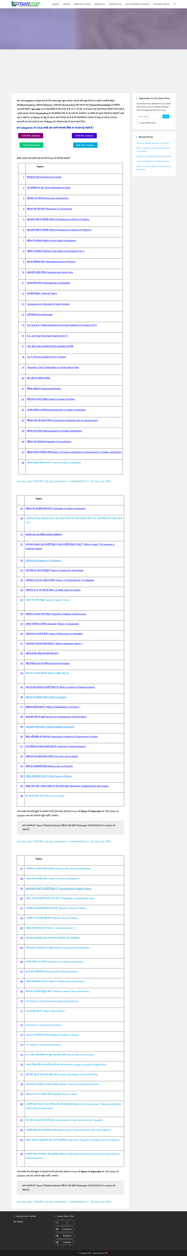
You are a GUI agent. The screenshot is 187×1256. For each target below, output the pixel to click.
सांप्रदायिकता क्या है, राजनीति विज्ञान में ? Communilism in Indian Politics (58, 888)
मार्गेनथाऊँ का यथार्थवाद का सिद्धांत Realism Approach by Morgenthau (57, 947)
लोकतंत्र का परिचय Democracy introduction (48, 198)
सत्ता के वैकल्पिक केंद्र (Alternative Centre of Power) (51, 261)
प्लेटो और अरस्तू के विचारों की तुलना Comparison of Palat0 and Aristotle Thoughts (63, 1120)
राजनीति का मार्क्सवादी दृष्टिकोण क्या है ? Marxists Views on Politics (55, 908)
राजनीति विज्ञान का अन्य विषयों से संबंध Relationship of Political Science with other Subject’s (68, 1130)
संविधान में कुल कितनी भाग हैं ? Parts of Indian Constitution (54, 462)
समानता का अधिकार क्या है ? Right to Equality (45, 697)
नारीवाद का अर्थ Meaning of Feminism (43, 560)
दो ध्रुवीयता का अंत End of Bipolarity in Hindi (48, 187)
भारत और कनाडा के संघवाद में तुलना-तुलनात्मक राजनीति (50, 346)
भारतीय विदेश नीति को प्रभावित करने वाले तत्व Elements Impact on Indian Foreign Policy (66, 1064)
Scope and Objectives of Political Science (152, 161)
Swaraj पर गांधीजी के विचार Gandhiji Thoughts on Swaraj (52, 1035)
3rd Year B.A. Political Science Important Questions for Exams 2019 (62, 325)
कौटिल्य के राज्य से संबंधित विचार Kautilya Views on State (51, 1094)
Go (166, 116)
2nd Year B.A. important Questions (43, 1025)
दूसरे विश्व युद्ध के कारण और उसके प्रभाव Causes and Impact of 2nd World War (61, 1074)
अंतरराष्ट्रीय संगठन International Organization (48, 282)
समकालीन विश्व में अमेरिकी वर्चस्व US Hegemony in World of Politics (58, 219)
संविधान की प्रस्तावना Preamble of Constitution (49, 441)
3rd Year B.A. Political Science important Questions (51, 1001)
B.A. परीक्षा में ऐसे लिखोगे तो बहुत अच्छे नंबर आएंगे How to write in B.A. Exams (59, 1054)
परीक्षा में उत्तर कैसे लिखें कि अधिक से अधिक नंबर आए (47, 673)
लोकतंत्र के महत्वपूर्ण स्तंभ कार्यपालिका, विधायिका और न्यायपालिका (52, 937)
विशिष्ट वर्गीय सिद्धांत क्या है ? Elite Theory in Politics (48, 776)
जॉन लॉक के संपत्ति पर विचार (38, 378)
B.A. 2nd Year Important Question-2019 (47, 335)
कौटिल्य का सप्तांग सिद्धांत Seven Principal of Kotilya (51, 399)
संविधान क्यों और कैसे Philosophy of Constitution (49, 208)
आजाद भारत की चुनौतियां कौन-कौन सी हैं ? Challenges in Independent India (59, 898)
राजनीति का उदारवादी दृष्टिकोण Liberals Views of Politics (51, 918)
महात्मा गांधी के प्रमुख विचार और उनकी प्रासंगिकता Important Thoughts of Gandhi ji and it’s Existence (72, 1140)
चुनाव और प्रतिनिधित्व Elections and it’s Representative (51, 971)
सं (27, 452)
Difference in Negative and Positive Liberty (153, 156)
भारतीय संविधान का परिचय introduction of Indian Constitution (54, 961)
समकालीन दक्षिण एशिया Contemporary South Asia (50, 272)
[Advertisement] (93, 70)
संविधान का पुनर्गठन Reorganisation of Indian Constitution (54, 431)
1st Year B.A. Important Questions (43, 1044)
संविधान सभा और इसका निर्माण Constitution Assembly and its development (62, 420)
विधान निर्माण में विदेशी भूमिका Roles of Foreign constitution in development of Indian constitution (75, 452)
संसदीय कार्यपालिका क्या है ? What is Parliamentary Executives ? (55, 981)
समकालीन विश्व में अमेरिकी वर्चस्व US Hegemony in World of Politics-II (59, 230)
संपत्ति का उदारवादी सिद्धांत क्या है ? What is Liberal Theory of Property (57, 991)
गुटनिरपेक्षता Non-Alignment (40, 314)
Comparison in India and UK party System (48, 304)
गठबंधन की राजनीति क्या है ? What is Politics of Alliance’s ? (52, 878)
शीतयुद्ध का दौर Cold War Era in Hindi (44, 177)
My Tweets (18, 1221)
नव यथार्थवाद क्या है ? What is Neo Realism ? (45, 1011)
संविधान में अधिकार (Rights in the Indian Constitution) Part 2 (55, 251)
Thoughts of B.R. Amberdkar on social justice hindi (53, 367)
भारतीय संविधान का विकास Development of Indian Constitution (56, 409)
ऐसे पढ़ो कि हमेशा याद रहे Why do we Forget (44, 795)
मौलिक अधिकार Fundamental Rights (44, 388)
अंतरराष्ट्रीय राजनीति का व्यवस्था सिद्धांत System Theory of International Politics (62, 1084)
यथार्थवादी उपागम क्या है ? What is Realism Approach (49, 726)
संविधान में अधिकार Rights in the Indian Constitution (51, 240)
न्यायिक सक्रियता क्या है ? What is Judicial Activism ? (50, 928)
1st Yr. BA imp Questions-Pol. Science (46, 356)
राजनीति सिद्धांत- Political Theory (42, 293)
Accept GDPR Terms (148, 123)
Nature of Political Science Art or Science (152, 143)
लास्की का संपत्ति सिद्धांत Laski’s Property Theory (47, 600)
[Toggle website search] (175, 4)
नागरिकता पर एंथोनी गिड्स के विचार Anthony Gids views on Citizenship (57, 868)
